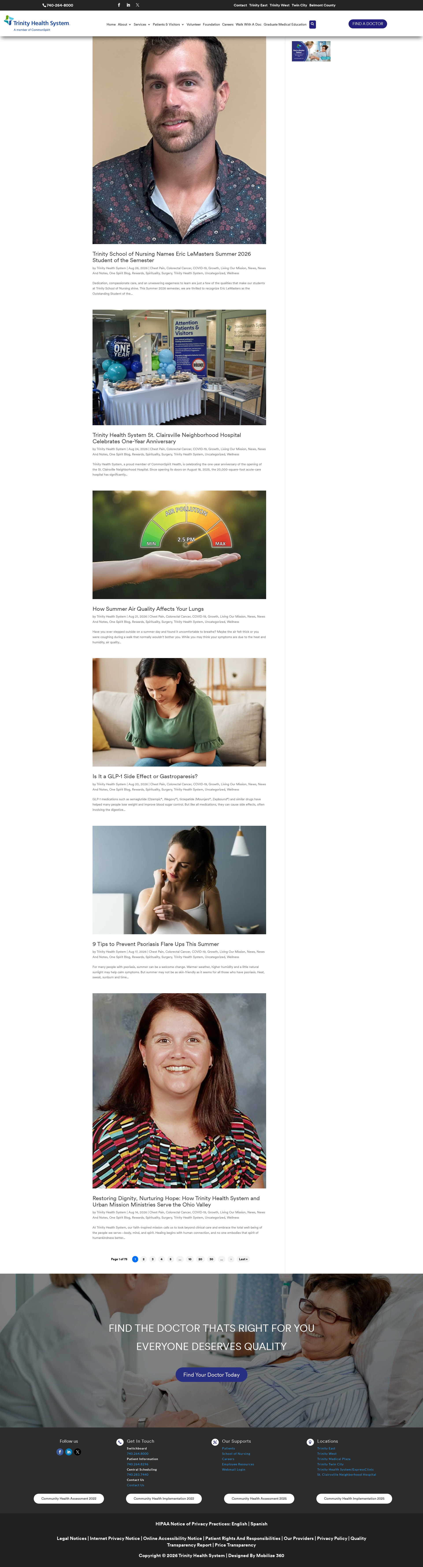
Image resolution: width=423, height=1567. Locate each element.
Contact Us (135, 1485)
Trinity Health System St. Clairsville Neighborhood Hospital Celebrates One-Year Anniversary (167, 438)
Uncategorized (215, 273)
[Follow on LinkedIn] (128, 5)
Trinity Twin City (330, 1464)
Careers (228, 24)
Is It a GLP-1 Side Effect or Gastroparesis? (145, 776)
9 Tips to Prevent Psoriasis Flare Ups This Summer (156, 943)
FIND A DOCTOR (367, 23)
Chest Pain (157, 268)
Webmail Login (233, 1469)
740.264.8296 (137, 1464)
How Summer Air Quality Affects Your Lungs (148, 608)
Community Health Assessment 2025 (259, 1499)
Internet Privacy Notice (115, 1538)
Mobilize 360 (270, 1555)
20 (200, 1259)
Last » (243, 1259)
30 (211, 1259)
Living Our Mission (233, 268)
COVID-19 (200, 268)
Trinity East (258, 5)
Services (140, 24)
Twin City (299, 5)
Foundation (211, 24)
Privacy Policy (332, 1538)
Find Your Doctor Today (211, 1374)
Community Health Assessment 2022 (68, 1499)
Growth (213, 268)
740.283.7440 (137, 1474)
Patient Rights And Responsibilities (242, 1538)
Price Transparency (235, 1545)
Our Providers (299, 1538)
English (239, 1524)
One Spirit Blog (119, 273)
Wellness (233, 273)
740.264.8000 (137, 1453)
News (252, 268)
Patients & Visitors (166, 24)
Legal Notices (72, 1538)
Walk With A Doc (249, 24)
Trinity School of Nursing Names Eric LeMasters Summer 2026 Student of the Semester (172, 256)
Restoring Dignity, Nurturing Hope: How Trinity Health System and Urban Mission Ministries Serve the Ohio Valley (176, 1201)
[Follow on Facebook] (119, 5)
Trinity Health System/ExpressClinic (345, 1469)
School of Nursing (236, 1453)
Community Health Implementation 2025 (354, 1499)
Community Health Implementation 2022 (164, 1499)
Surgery (166, 273)
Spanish (258, 1524)
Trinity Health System (111, 268)
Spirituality (153, 273)
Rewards (138, 273)
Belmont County (322, 5)
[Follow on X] (137, 5)
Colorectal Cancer (179, 268)
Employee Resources (238, 1464)
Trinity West (279, 5)
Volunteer (194, 24)
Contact (240, 5)
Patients (228, 1448)
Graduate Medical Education (285, 24)
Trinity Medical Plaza (334, 1459)
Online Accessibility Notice (172, 1538)
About (122, 24)
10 (189, 1259)
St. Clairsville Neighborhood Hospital (346, 1474)
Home (111, 24)
